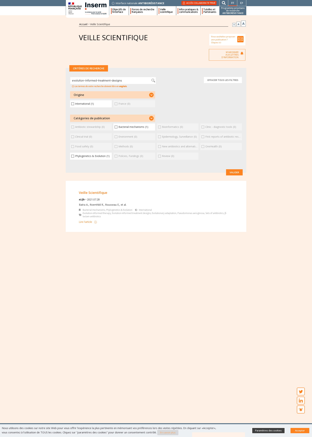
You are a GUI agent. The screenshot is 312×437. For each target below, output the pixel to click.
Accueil (83, 24)
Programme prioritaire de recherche (233, 11)
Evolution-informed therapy (97, 213)
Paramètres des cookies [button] (268, 430)
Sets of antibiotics (214, 213)
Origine (79, 95)
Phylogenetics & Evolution (119, 209)
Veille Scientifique (93, 192)
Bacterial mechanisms (94, 209)
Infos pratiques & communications (188, 10)
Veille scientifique (166, 10)
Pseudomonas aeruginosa (190, 213)
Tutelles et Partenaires (209, 10)
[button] (112, 94)
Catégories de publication (92, 118)
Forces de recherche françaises (143, 10)
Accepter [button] (300, 430)
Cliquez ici (216, 42)
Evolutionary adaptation (164, 213)
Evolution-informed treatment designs (131, 213)
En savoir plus (168, 432)
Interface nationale (140, 3)
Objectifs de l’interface (119, 10)
